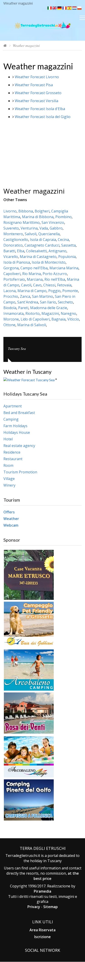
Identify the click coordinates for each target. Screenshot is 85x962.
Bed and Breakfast (19, 412)
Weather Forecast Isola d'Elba (40, 108)
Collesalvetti (36, 250)
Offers (9, 512)
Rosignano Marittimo (21, 222)
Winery (9, 485)
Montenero (13, 233)
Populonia (67, 256)
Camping (11, 419)
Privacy (33, 906)
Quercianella (49, 233)
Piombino (63, 216)
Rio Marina (31, 273)
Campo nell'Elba (34, 267)
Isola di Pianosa (16, 262)
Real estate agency (19, 445)
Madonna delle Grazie (48, 307)
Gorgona (11, 267)
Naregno (68, 313)
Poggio (54, 290)
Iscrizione (42, 936)
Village (9, 478)
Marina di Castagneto (38, 256)
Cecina (63, 239)
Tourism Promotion (20, 472)
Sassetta (68, 245)
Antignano (57, 250)
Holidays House (16, 432)
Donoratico (13, 245)
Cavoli (26, 285)
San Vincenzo (52, 222)
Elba (20, 250)
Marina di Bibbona (37, 216)
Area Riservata (42, 929)
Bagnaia (58, 319)
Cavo (37, 285)
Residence (11, 452)
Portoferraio (14, 279)
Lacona (9, 290)
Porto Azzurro (55, 273)
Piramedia (42, 891)
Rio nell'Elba (54, 279)
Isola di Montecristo (49, 262)
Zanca (25, 296)
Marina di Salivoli (31, 324)
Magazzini (50, 313)
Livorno (10, 211)
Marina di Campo (31, 290)
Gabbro (56, 228)
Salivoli (30, 233)
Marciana (35, 279)
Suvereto (11, 228)
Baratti (9, 250)
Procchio (10, 296)
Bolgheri (42, 211)
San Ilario (48, 302)
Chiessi (49, 285)
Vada (43, 228)
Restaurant (12, 458)
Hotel (8, 439)
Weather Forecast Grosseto (38, 92)
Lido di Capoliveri (35, 319)
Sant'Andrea (27, 302)
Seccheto (65, 302)
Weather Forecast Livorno (37, 76)
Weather (11, 518)
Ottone (9, 324)
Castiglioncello (15, 239)
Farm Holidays (15, 425)
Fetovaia (64, 285)
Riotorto (32, 313)
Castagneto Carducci (41, 245)
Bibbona (25, 211)
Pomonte (70, 290)
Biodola (9, 307)
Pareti (23, 307)
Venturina (29, 228)
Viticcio (73, 319)
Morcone (11, 319)
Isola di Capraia (43, 239)
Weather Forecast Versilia (36, 100)
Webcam (10, 525)
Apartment (12, 406)
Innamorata (13, 313)
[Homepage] (5, 45)
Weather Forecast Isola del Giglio (42, 116)
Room (8, 465)
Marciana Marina (63, 267)
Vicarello (10, 256)
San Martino (42, 296)
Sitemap (50, 906)
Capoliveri (11, 273)
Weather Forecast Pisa (34, 84)
